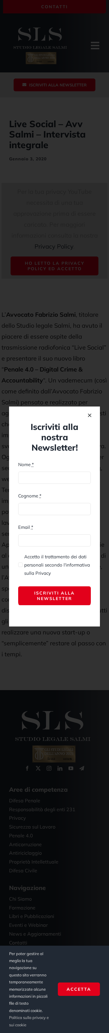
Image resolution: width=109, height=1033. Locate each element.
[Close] (89, 415)
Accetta (79, 989)
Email (25, 527)
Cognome (29, 496)
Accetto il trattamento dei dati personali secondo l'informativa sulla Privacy (57, 565)
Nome (26, 464)
